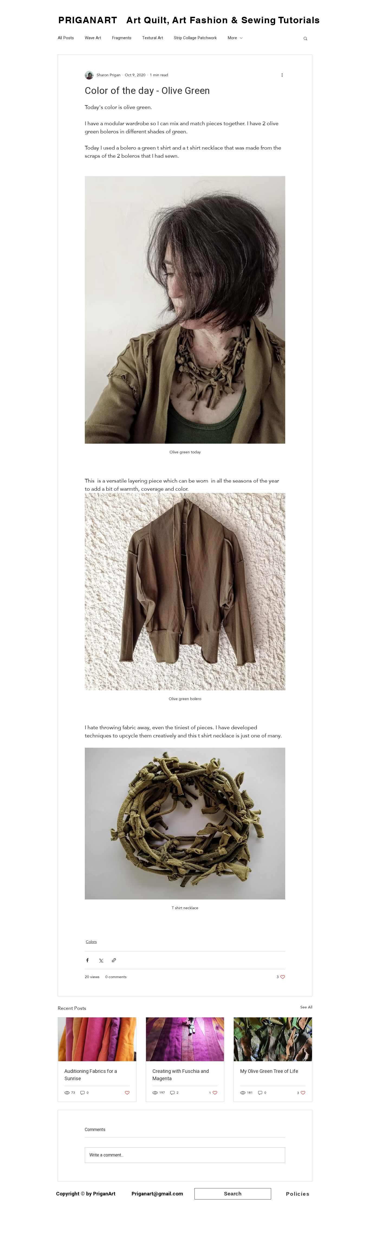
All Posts (66, 38)
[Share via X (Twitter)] (100, 960)
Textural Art (152, 38)
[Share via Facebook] (87, 960)
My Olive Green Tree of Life (269, 1071)
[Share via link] (113, 960)
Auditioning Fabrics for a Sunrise (90, 1075)
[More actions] (282, 75)
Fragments (121, 38)
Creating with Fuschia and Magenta (180, 1075)
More (232, 38)
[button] (305, 38)
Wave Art (93, 38)
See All (306, 1007)
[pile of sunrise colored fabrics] (97, 1039)
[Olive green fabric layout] (273, 1039)
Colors (91, 942)
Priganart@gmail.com (157, 1194)
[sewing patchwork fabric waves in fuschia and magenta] (185, 1039)
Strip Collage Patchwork (195, 38)
